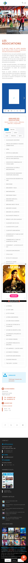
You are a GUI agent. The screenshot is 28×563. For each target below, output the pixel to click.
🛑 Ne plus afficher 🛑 (14, 301)
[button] (24, 558)
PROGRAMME (14, 296)
